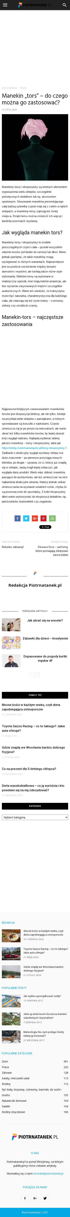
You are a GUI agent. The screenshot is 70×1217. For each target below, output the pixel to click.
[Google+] (35, 1198)
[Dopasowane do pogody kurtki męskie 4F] (11, 660)
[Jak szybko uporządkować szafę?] (11, 1000)
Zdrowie (7, 1072)
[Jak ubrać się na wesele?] (11, 624)
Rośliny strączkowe (13, 1112)
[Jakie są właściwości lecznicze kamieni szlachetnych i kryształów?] (11, 1018)
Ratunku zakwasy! (13, 547)
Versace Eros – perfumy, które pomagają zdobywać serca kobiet (52, 551)
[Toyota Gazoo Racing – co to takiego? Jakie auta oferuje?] (11, 953)
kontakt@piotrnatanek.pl (48, 1173)
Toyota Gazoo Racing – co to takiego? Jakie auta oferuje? (46, 951)
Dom (5, 1061)
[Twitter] (45, 1198)
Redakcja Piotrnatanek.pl (35, 585)
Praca (5, 1067)
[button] (65, 5)
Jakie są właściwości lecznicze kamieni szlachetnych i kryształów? (45, 1016)
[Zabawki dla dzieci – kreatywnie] (11, 642)
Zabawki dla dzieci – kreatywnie (45, 638)
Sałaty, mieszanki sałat (15, 1078)
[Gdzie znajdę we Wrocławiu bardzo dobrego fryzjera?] (11, 971)
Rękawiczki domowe (14, 1100)
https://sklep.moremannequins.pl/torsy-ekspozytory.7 (34, 448)
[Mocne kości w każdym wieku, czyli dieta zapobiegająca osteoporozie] (11, 935)
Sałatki (6, 1106)
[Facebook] (25, 1198)
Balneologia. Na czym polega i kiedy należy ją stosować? (44, 1034)
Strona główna (9, 87)
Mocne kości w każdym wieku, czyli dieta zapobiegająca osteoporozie (43, 933)
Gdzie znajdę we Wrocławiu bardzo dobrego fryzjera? (43, 969)
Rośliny (6, 1084)
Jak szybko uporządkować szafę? (42, 996)
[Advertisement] (35, 47)
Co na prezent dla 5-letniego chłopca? (29, 769)
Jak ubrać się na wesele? (45, 620)
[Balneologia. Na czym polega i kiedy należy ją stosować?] (11, 1036)
